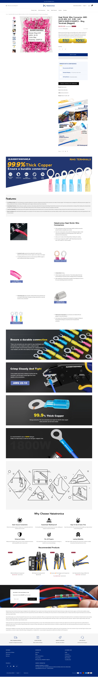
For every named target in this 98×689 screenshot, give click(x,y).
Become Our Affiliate (10, 652)
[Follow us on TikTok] (16, 666)
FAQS (66, 652)
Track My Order (68, 659)
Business (8, 656)
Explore (60, 10)
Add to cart (73, 54)
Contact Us (67, 654)
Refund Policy (67, 657)
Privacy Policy (38, 657)
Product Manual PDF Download (68, 83)
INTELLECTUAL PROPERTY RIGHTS (42, 659)
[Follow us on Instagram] (10, 666)
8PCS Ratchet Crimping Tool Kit (38, 573)
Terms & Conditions (39, 656)
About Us (37, 652)
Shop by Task (34, 10)
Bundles (65, 10)
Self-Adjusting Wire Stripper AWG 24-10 (81, 573)
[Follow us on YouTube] (13, 666)
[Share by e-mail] (67, 151)
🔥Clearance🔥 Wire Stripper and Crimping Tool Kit (59, 574)
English (84, 5)
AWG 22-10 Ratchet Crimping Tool (17, 573)
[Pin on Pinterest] (63, 151)
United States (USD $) (77, 5)
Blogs (36, 654)
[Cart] (91, 5)
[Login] (89, 5)
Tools (48, 10)
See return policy (73, 76)
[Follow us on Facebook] (7, 666)
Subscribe (32, 599)
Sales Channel (54, 10)
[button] (73, 58)
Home (7, 14)
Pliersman (8, 654)
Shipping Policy (68, 656)
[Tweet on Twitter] (65, 151)
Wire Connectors (41, 10)
